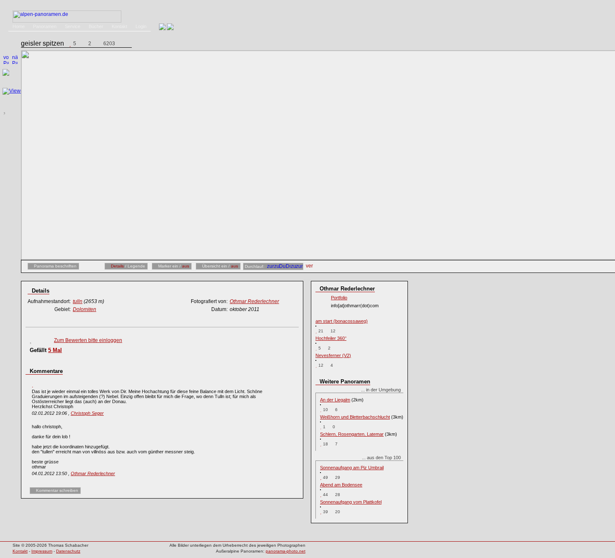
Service (72, 26)
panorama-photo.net (285, 551)
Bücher (96, 26)
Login (141, 26)
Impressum (41, 551)
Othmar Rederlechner (93, 473)
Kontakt (119, 26)
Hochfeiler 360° (330, 338)
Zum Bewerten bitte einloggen (88, 340)
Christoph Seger (87, 413)
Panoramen (44, 26)
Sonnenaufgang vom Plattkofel (351, 501)
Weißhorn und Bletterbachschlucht (355, 416)
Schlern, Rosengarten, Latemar (352, 434)
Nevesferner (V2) (333, 355)
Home (19, 26)
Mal (55, 350)
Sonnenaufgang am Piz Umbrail (352, 467)
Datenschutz (68, 551)
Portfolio (339, 297)
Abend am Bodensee (341, 484)
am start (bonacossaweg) (341, 321)
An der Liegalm (335, 399)
